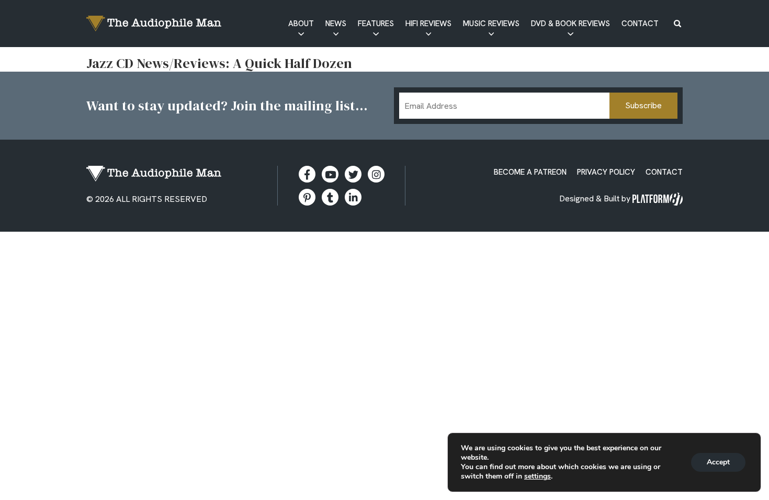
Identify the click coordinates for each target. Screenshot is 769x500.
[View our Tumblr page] (330, 197)
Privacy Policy (606, 172)
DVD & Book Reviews (570, 23)
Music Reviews (491, 23)
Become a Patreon (530, 172)
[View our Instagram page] (376, 174)
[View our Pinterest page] (307, 197)
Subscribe (643, 105)
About (301, 23)
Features (376, 23)
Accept (718, 462)
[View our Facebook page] (307, 174)
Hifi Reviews (428, 23)
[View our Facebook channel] (330, 174)
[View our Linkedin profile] (353, 197)
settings (537, 476)
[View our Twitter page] (353, 174)
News (335, 23)
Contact (640, 23)
